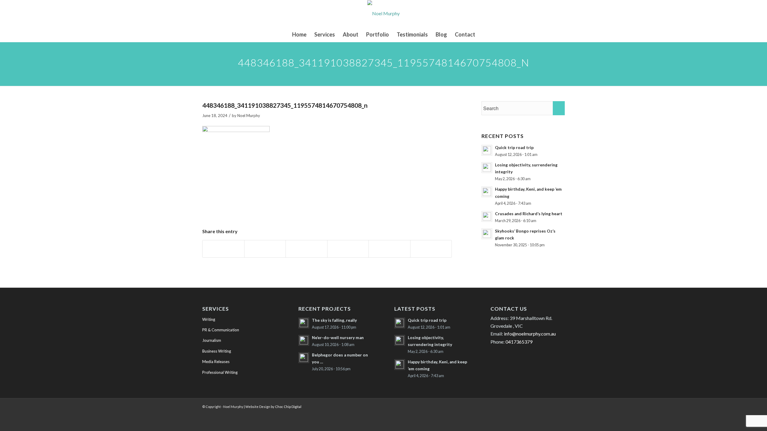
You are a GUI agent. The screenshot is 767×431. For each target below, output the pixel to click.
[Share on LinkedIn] (389, 248)
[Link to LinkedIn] (524, 405)
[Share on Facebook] (223, 248)
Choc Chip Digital (288, 407)
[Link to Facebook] (542, 405)
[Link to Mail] (560, 405)
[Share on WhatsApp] (306, 248)
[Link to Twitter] (533, 405)
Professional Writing (220, 372)
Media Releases (216, 361)
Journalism (211, 340)
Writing (208, 319)
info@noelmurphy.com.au (530, 333)
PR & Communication (220, 329)
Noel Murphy (248, 115)
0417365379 (518, 342)
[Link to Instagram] (551, 405)
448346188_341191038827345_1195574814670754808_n (285, 105)
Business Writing (216, 351)
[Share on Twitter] (265, 248)
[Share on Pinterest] (348, 248)
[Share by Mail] (431, 248)
